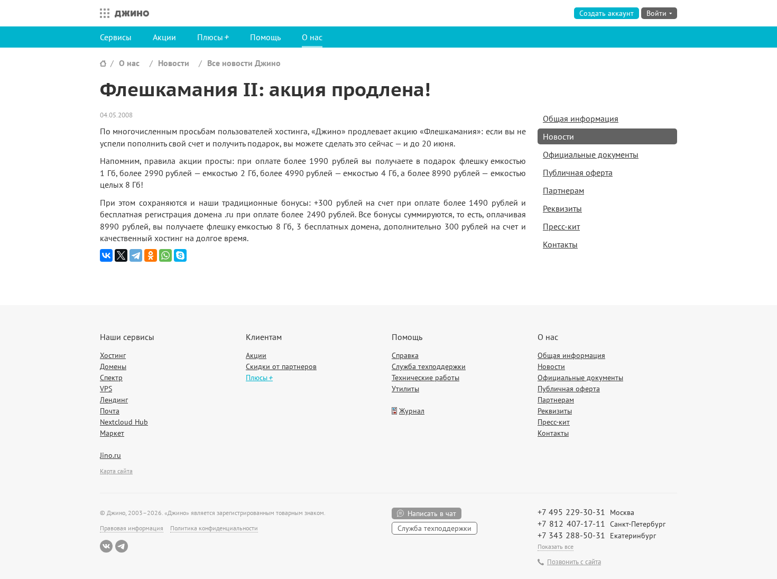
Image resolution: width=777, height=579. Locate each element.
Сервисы (116, 37)
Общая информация (580, 118)
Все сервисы (102, 13)
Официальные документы (591, 154)
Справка (405, 355)
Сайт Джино (103, 63)
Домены (113, 366)
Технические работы (425, 377)
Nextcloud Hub (124, 422)
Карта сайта (116, 471)
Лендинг (114, 400)
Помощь (265, 37)
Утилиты (405, 388)
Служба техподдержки (429, 366)
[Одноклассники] (150, 255)
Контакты (560, 244)
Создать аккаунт (606, 13)
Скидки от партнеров (281, 366)
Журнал (411, 411)
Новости (173, 63)
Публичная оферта (578, 172)
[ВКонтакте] (106, 255)
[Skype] (180, 255)
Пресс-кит (561, 226)
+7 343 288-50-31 (571, 535)
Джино (132, 13)
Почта (109, 411)
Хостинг (113, 355)
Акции (164, 37)
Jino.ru (110, 455)
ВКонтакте (106, 546)
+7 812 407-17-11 (571, 523)
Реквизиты (562, 208)
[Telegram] (136, 255)
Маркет (112, 433)
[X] (121, 255)
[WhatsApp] (165, 255)
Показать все (556, 546)
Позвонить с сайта (574, 562)
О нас (312, 37)
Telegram (121, 546)
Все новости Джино (244, 63)
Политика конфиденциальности (214, 528)
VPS (106, 388)
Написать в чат (432, 513)
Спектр (111, 377)
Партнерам (563, 190)
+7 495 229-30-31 (571, 512)
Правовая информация (131, 528)
